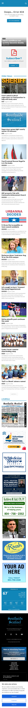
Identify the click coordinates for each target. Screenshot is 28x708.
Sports (3, 323)
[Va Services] (14, 449)
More (14, 607)
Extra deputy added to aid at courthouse (11, 676)
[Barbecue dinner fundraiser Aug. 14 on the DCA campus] (14, 245)
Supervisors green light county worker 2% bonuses (13, 130)
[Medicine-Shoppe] (14, 471)
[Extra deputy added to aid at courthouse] (23, 678)
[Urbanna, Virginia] (14, 3)
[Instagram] (11, 634)
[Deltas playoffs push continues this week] (14, 309)
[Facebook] (5, 634)
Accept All (14, 696)
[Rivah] (14, 560)
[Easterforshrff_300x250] (14, 537)
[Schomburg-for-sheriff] (14, 493)
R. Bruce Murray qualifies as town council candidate (12, 226)
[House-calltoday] (14, 582)
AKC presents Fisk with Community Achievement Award (14, 194)
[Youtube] (22, 634)
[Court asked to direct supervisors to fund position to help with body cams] (14, 86)
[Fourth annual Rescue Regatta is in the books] (14, 151)
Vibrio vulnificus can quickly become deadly (13, 42)
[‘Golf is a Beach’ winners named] (14, 371)
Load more (13, 394)
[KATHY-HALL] (14, 515)
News (3, 101)
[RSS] (16, 634)
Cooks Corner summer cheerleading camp (10, 350)
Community (4, 165)
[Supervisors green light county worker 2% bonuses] (14, 119)
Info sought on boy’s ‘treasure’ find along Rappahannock (13, 288)
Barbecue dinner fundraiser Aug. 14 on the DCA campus (14, 256)
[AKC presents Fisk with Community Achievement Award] (14, 183)
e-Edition (6, 399)
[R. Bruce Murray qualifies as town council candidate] (14, 215)
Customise (14, 700)
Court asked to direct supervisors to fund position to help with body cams (13, 97)
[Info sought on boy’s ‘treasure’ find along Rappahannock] (14, 277)
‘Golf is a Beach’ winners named (13, 381)
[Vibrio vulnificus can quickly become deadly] (14, 36)
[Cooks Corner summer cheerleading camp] (14, 340)
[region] (14, 695)
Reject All (14, 704)
